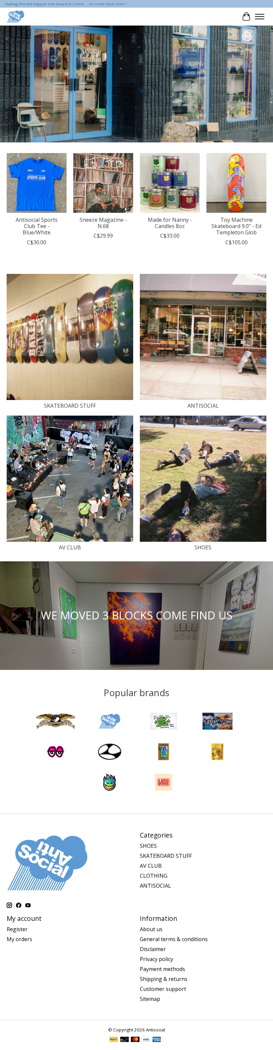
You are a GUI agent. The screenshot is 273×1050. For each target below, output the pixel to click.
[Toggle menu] (259, 16)
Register (17, 929)
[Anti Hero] (56, 722)
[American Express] (156, 1040)
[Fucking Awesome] (217, 722)
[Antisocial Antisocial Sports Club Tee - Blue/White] (37, 183)
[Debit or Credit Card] (124, 1040)
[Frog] (163, 722)
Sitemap (150, 999)
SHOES (202, 547)
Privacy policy (156, 959)
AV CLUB (70, 547)
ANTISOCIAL (203, 405)
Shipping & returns (163, 979)
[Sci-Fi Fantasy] (217, 752)
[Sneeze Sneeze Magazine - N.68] (103, 183)
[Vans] (163, 783)
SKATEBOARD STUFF (70, 405)
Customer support (163, 989)
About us (151, 929)
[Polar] (163, 752)
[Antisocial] (15, 16)
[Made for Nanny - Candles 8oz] (170, 183)
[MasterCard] (135, 1040)
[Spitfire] (110, 783)
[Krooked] (56, 752)
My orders (19, 939)
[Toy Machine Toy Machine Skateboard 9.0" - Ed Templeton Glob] (236, 183)
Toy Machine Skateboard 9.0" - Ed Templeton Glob (236, 226)
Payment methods (162, 969)
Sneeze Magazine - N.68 (103, 223)
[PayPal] (114, 1040)
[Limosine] (110, 752)
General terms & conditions (174, 939)
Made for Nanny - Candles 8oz (170, 223)
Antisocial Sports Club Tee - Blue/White (37, 226)
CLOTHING (153, 875)
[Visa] (145, 1040)
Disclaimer (153, 949)
